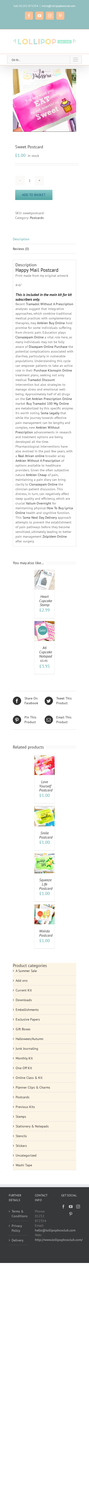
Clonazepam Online (29, 337)
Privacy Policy (17, 1228)
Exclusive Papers (28, 1019)
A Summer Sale (26, 971)
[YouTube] (71, 1206)
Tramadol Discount (41, 380)
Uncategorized (26, 1155)
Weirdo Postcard (45, 933)
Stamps (21, 1116)
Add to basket (34, 195)
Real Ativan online (31, 456)
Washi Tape (24, 1165)
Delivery (17, 1240)
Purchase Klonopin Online (53, 370)
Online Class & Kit (29, 1078)
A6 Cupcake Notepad (45, 651)
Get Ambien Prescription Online (49, 399)
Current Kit (24, 990)
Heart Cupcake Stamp (45, 600)
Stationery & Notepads (32, 1126)
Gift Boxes (23, 1029)
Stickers (21, 1146)
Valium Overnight (38, 503)
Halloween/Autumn (29, 1039)
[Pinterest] (71, 1214)
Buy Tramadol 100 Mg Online (47, 403)
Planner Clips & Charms (33, 1087)
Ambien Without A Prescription (37, 461)
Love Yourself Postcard (45, 785)
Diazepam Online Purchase (48, 347)
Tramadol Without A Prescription (49, 304)
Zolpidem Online (54, 536)
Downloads (24, 1000)
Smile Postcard (45, 835)
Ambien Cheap (36, 475)
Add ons (22, 980)
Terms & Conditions (19, 1213)
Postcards (37, 218)
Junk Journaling (27, 1048)
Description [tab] (21, 239)
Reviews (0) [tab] (21, 249)
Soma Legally (50, 413)
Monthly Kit (24, 1058)
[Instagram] (78, 1206)
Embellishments (27, 1010)
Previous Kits (25, 1107)
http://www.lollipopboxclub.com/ (59, 1240)
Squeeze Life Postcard (45, 883)
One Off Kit (24, 1068)
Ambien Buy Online (51, 323)
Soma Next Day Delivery (40, 517)
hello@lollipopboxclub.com (58, 6)
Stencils (21, 1136)
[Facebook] (63, 1206)
